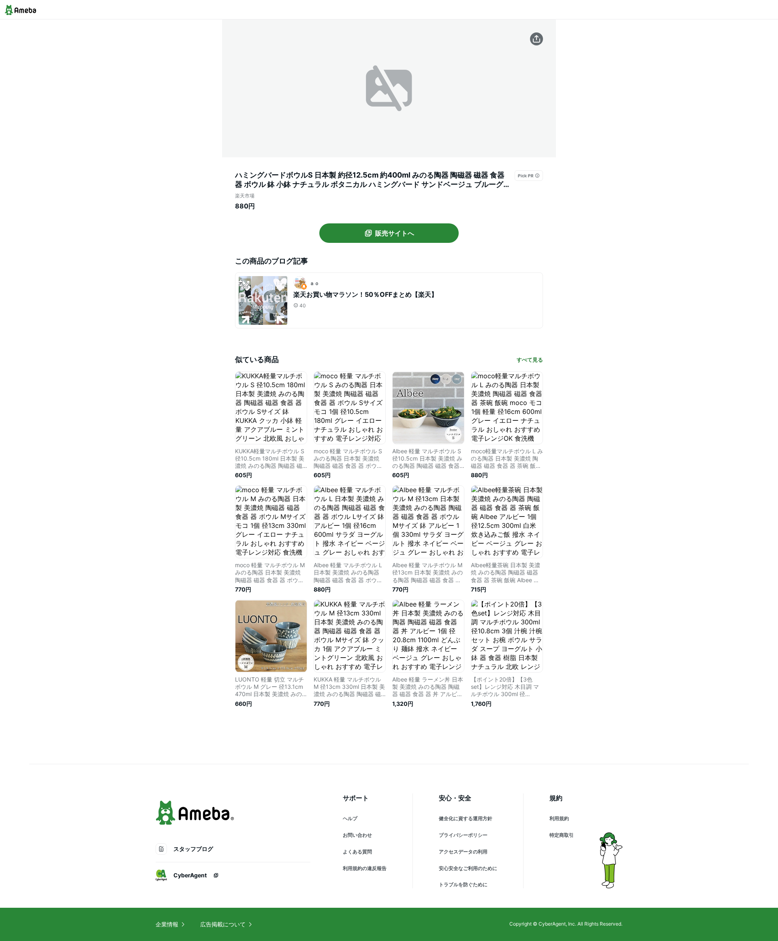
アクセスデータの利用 (463, 852)
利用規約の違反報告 (365, 868)
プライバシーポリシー (463, 835)
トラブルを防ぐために (463, 884)
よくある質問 (357, 852)
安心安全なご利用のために (468, 868)
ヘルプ (350, 818)
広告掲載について (223, 924)
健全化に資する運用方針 (465, 818)
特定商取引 (561, 835)
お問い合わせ (357, 835)
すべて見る (530, 359)
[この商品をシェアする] (536, 38)
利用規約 (559, 818)
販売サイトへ (394, 233)
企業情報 (167, 924)
